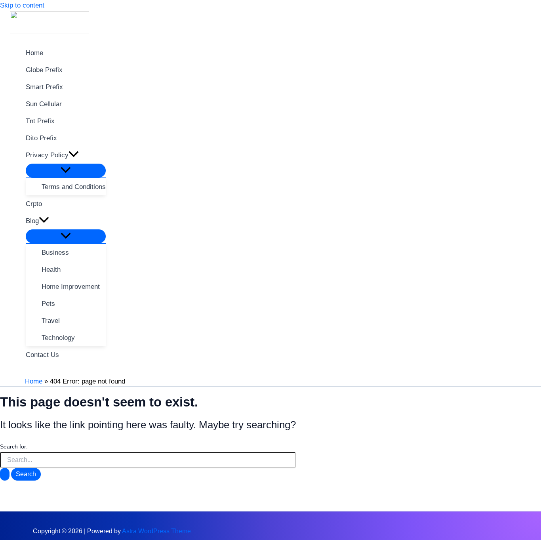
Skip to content (22, 5)
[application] (74, 155)
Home (33, 381)
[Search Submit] (5, 474)
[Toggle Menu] (66, 170)
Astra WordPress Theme (156, 531)
